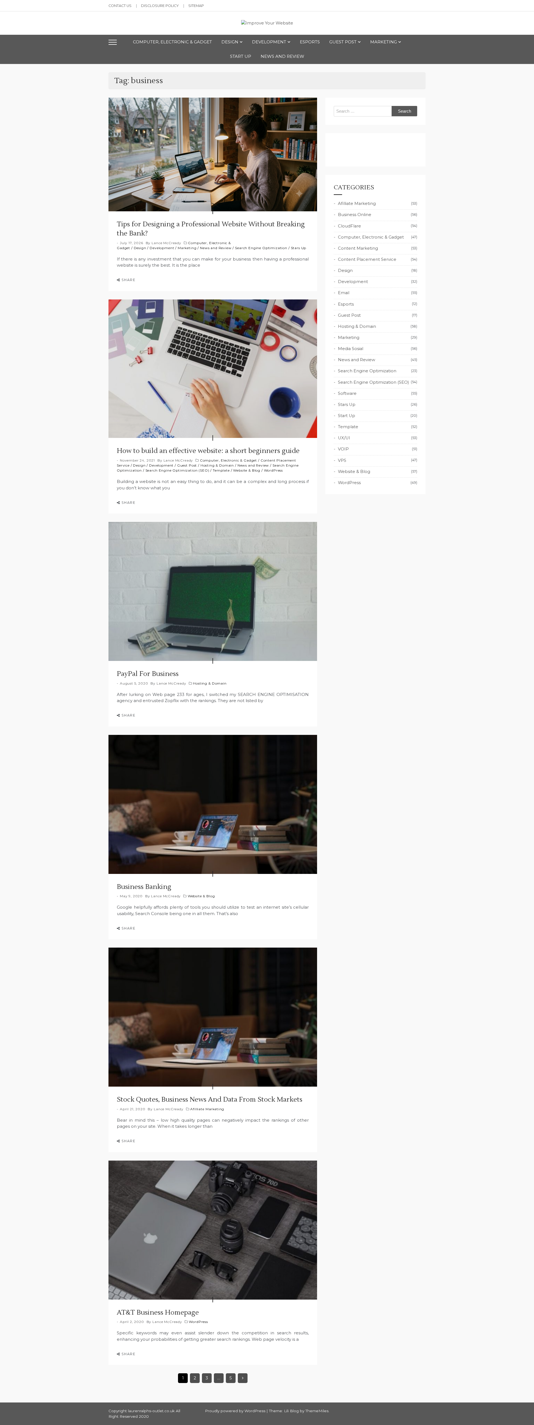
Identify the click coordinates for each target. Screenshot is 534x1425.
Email (343, 292)
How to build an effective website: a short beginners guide (208, 451)
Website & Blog (246, 470)
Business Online (354, 214)
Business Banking (144, 887)
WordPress (273, 470)
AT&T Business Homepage (158, 1312)
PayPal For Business (148, 674)
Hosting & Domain (217, 465)
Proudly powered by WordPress (235, 1411)
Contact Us (120, 6)
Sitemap (196, 6)
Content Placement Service (367, 259)
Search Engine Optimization (261, 248)
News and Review (282, 56)
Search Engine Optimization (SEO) (177, 470)
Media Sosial (350, 348)
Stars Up (298, 248)
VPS (342, 460)
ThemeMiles (316, 1411)
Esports (310, 41)
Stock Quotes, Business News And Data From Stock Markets (209, 1099)
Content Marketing (358, 248)
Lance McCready (166, 243)
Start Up (240, 56)
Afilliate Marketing (207, 1109)
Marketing (383, 41)
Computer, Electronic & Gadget (172, 41)
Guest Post (343, 41)
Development (269, 41)
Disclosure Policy (160, 6)
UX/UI (344, 437)
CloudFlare (349, 226)
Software (347, 393)
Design (229, 41)
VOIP (343, 449)
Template (221, 470)
